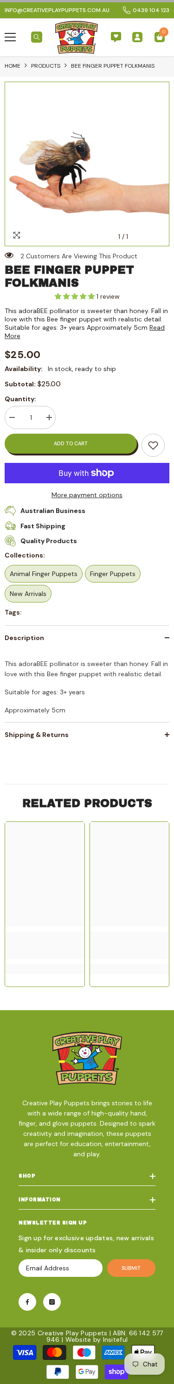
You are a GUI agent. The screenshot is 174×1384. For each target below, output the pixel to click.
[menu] (10, 37)
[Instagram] (52, 1302)
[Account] (137, 37)
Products (45, 66)
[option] (87, 164)
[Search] (36, 37)
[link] (153, 445)
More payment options (87, 495)
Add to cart (71, 443)
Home (12, 66)
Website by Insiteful (96, 1339)
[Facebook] (27, 1302)
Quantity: (20, 399)
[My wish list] (116, 37)
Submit (131, 1268)
